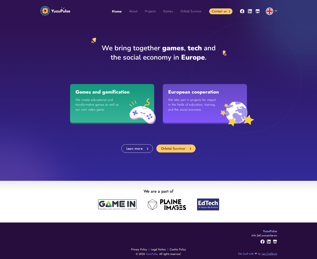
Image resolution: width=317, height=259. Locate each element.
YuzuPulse (151, 254)
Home (117, 11)
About (133, 11)
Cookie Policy (178, 249)
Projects (150, 11)
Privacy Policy (139, 249)
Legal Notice (159, 249)
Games (168, 11)
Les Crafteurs (269, 254)
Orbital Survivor (191, 11)
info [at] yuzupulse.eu (264, 235)
